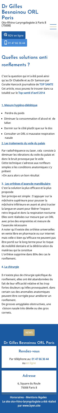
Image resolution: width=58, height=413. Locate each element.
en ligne (31, 363)
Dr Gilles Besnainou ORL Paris (20, 12)
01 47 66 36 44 (14, 42)
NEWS (29, 332)
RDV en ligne (14, 35)
